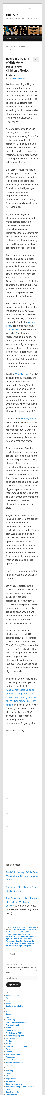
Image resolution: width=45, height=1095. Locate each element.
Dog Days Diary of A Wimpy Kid (17, 932)
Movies (15, 927)
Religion (9, 1065)
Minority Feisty (13, 329)
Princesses (10, 1057)
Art (7, 998)
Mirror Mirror (27, 939)
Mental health (11, 1030)
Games (9, 1014)
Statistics (9, 1076)
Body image (10, 1000)
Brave (22, 929)
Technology (10, 1081)
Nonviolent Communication (16, 1046)
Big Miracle (16, 929)
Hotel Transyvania (24, 934)
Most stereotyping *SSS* (15, 1035)
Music (8, 1043)
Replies (27, 945)
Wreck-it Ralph (17, 945)
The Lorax (15, 943)
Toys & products (12, 1092)
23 (36, 59)
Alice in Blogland (13, 995)
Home (9, 39)
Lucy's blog (10, 1019)
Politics (9, 1051)
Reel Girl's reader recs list (16, 1060)
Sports (8, 1073)
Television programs (14, 1084)
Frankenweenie (11, 934)
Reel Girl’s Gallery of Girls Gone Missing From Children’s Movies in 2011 (22, 875)
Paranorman (10, 941)
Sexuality (9, 1070)
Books (8, 1003)
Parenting (10, 1049)
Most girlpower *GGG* (14, 1033)
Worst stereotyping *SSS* (28, 927)
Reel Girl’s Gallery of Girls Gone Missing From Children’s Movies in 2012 (17, 66)
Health (8, 1017)
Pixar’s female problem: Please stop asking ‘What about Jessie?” (21, 901)
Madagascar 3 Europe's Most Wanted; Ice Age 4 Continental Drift (21, 937)
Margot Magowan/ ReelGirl (16, 1022)
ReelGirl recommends (14, 1062)
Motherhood (11, 1038)
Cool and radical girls (14, 1006)
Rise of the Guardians (23, 941)
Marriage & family (13, 1025)
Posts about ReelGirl (14, 1054)
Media (8, 1027)
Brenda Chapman (32, 929)
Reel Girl (12, 14)
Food (8, 1011)
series (8, 1068)
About (16, 39)
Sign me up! (13, 985)
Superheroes (11, 1078)
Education (10, 1008)
